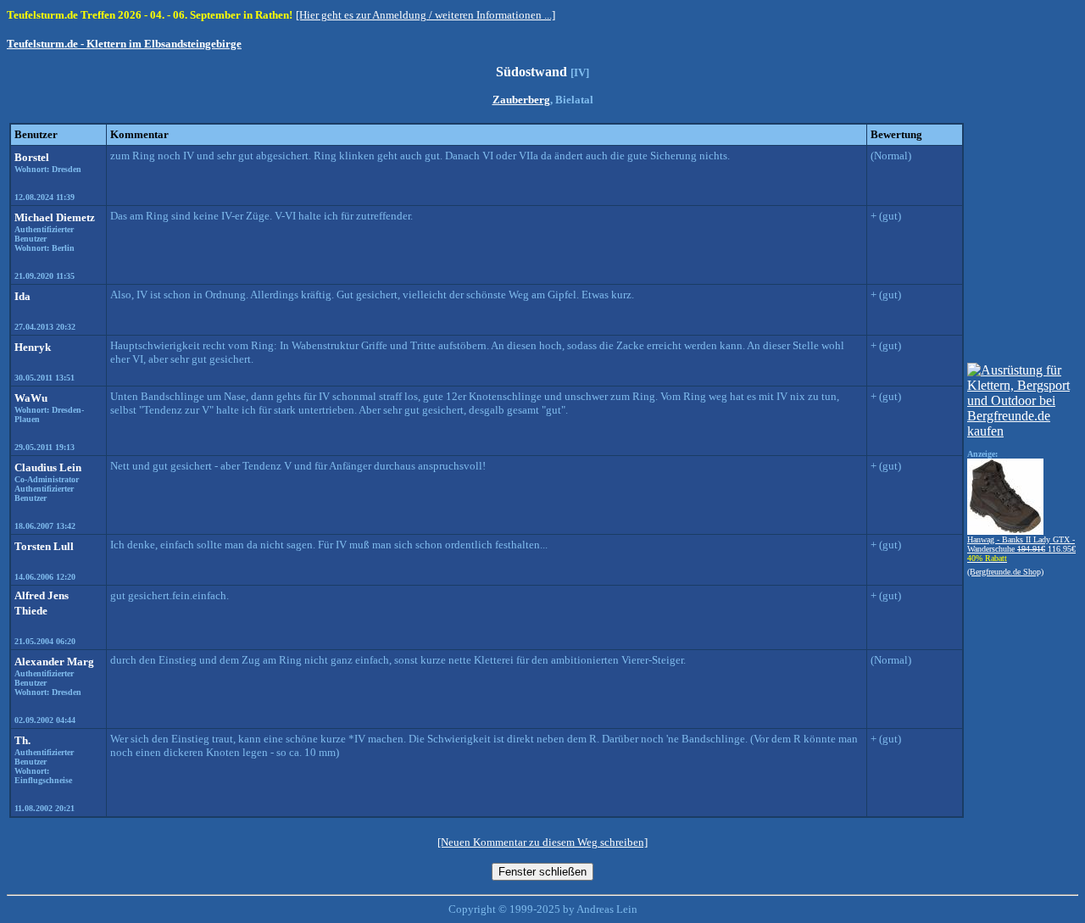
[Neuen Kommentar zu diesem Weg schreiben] (542, 842)
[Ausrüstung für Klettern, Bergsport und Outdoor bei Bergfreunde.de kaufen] (1021, 431)
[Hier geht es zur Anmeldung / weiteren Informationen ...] (425, 14)
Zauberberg (521, 99)
